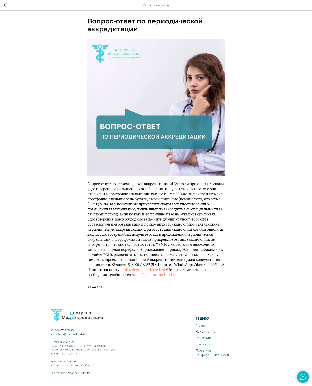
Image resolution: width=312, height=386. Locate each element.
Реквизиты (204, 338)
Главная (201, 325)
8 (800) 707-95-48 (62, 330)
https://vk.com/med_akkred (155, 274)
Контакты (203, 344)
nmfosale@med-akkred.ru (142, 269)
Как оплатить (206, 331)
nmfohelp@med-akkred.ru (68, 334)
